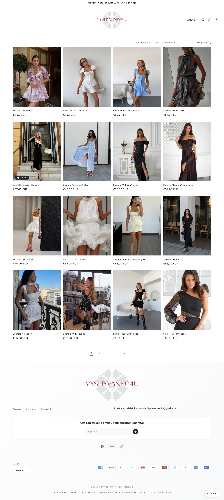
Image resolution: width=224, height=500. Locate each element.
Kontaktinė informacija (126, 492)
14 (124, 353)
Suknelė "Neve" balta (74, 259)
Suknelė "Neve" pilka (174, 110)
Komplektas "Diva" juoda (125, 334)
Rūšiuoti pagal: (144, 42)
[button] (6, 20)
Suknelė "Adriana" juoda (125, 185)
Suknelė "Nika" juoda (74, 334)
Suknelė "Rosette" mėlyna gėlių (129, 259)
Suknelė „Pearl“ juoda (174, 334)
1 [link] (91, 353)
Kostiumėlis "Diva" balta (75, 110)
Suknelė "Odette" (172, 259)
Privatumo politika (77, 492)
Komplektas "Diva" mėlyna (126, 110)
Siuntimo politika (147, 492)
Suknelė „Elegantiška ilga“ (26, 185)
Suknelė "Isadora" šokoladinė (178, 185)
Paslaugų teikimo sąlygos (100, 492)
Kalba (16, 464)
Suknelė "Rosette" (22, 334)
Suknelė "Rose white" (24, 259)
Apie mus (31, 409)
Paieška (17, 409)
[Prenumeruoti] (135, 431)
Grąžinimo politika (58, 492)
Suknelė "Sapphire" (23, 110)
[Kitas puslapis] (132, 353)
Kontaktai (46, 409)
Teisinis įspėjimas (165, 492)
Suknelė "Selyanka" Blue (76, 185)
